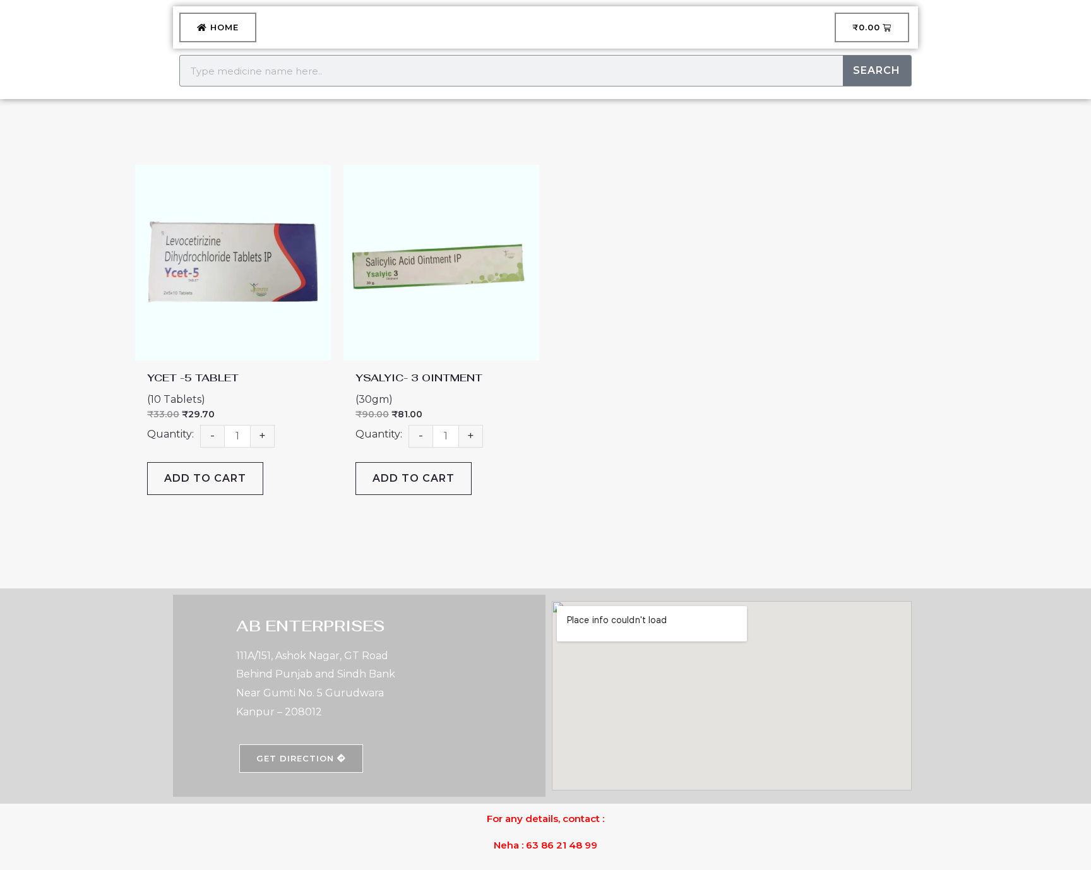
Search (876, 70)
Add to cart (205, 478)
